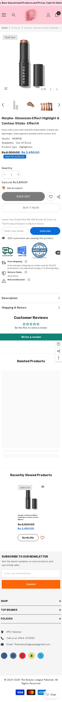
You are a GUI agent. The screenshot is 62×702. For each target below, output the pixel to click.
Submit (31, 584)
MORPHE (17, 138)
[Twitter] (40, 655)
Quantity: (7, 168)
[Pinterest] (22, 655)
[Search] (14, 15)
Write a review (31, 337)
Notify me (28, 537)
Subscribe (45, 231)
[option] (31, 63)
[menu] (4, 15)
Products (15, 27)
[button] (51, 89)
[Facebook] (4, 655)
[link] (50, 196)
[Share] (57, 197)
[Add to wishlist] (42, 538)
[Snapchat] (31, 655)
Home (4, 27)
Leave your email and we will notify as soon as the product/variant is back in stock (29, 221)
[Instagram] (13, 655)
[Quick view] (42, 486)
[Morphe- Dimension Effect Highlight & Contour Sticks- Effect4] (31, 498)
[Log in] (48, 15)
